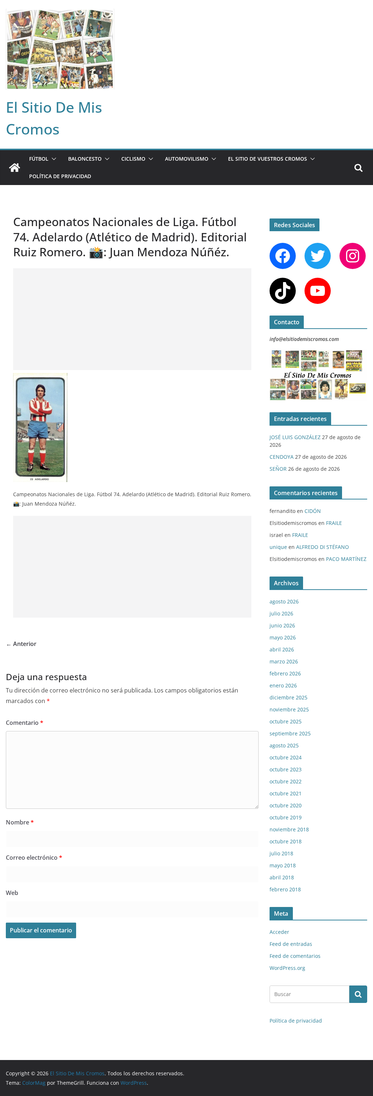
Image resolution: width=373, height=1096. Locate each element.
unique (278, 546)
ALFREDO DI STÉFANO (322, 546)
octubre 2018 (286, 841)
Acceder (279, 931)
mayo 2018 (283, 865)
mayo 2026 (283, 637)
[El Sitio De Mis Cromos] (14, 167)
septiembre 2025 (290, 733)
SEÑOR (278, 468)
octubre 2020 (286, 805)
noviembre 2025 (289, 709)
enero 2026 (283, 685)
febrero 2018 (285, 889)
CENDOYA (282, 456)
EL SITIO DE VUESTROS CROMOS (267, 158)
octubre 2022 (286, 781)
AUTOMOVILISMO (186, 158)
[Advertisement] (132, 319)
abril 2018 (282, 877)
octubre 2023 (286, 769)
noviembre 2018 (289, 829)
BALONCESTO (85, 158)
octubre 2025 (286, 721)
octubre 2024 (286, 757)
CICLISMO (133, 158)
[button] (52, 159)
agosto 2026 (284, 601)
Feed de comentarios (295, 955)
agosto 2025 (284, 745)
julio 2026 (281, 613)
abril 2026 (282, 649)
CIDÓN (313, 510)
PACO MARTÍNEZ (346, 558)
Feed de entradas (291, 943)
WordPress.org (287, 967)
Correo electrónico (34, 858)
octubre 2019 (286, 817)
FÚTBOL (38, 158)
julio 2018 (281, 853)
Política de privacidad (60, 176)
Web (12, 893)
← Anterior (21, 644)
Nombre (20, 822)
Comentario (24, 723)
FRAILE (334, 522)
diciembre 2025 (288, 697)
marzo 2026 (284, 661)
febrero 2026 (285, 673)
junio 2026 (282, 625)
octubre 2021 (286, 793)
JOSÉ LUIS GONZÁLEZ (295, 437)
